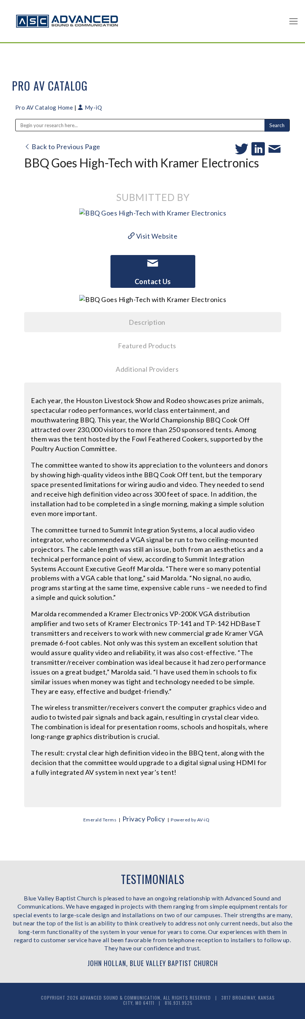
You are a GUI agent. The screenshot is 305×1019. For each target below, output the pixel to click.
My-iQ (92, 107)
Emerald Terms (100, 820)
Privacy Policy (143, 819)
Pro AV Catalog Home (44, 107)
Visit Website (156, 236)
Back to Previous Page (65, 146)
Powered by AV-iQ (190, 820)
